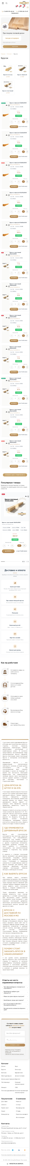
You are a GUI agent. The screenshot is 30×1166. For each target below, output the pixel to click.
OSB (16, 1087)
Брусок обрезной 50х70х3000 (18, 192)
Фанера (3, 1087)
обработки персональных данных (14, 1054)
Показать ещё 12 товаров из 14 (15, 474)
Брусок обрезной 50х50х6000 (18, 222)
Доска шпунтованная (8, 1079)
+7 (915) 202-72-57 (23, 11)
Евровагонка (19, 1072)
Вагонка (3, 1072)
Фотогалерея (20, 1117)
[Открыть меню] (27, 7)
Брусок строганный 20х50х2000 (15, 284)
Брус (16, 1066)
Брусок (3, 1069)
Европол (17, 1079)
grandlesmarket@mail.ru (8, 1143)
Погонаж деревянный (8, 1090)
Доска (3, 1066)
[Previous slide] (27, 561)
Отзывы (18, 1111)
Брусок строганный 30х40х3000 (15, 410)
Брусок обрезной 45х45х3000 (18, 132)
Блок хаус (18, 1069)
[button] (20, 7)
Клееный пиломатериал (19, 1083)
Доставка (4, 1101)
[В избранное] (9, 105)
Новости (18, 1101)
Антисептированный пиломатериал (21, 1091)
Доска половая (19, 1076)
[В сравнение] (6, 105)
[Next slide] (23, 561)
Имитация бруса (6, 1076)
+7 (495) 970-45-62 (8, 11)
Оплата (3, 1104)
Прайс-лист (5, 1108)
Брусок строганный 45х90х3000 (11, 522)
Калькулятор (5, 1114)
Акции (3, 1111)
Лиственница (5, 1082)
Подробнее (15, 46)
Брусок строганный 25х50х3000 (15, 347)
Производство (20, 1108)
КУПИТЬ (15, 126)
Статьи (18, 1104)
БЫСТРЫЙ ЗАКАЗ (23, 126)
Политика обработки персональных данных (13, 1155)
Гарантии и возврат (22, 1114)
